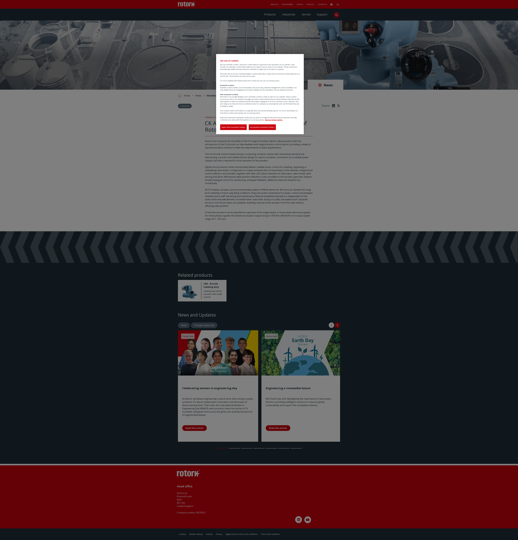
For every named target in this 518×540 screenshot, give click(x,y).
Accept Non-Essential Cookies (262, 127)
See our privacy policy (273, 120)
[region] (260, 94)
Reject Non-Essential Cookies (233, 127)
